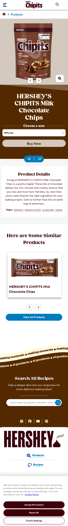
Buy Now (34, 144)
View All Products (34, 317)
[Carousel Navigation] (30, 79)
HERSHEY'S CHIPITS (33, 210)
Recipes (38, 464)
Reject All (34, 512)
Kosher (58, 210)
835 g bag (10, 134)
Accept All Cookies (34, 505)
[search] (58, 403)
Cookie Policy (32, 494)
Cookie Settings (34, 520)
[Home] (4, 14)
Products (38, 455)
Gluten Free (48, 210)
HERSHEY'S (18, 210)
